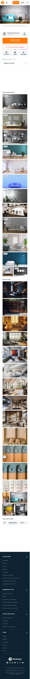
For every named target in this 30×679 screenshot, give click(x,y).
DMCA (4, 632)
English (5, 672)
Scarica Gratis (15, 40)
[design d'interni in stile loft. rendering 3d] (15, 103)
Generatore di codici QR (9, 620)
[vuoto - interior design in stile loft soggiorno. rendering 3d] (15, 195)
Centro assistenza (7, 654)
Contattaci (5, 656)
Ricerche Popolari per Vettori (10, 638)
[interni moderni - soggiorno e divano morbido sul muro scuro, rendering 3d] (15, 151)
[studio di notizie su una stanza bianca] (15, 209)
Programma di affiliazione (9, 635)
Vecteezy (5, 597)
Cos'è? (14, 59)
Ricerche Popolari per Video (10, 644)
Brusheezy (5, 594)
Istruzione (5, 606)
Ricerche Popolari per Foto (10, 641)
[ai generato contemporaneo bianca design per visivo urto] (15, 380)
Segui (24, 34)
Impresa (5, 603)
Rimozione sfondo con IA (9, 617)
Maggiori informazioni (9, 62)
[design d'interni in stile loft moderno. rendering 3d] (15, 225)
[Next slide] (23, 557)
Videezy (5, 600)
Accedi (22, 2)
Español (5, 675)
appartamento (13, 556)
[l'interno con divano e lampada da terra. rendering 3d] (11, 518)
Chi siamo (5, 659)
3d (4, 556)
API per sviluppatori (8, 609)
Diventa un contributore (9, 662)
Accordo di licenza (7, 629)
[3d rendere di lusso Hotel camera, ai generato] (15, 298)
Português (5, 678)
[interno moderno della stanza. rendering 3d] (15, 259)
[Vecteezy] (2, 2)
